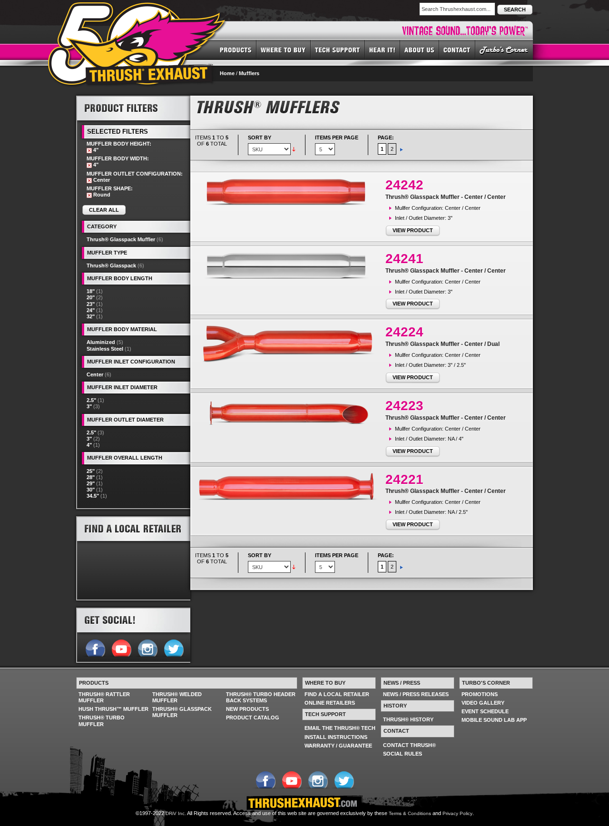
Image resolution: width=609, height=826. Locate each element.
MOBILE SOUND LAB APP (494, 720)
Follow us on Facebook (95, 647)
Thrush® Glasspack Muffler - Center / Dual (442, 344)
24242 (404, 184)
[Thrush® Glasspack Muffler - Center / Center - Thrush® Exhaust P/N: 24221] (290, 486)
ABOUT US (419, 49)
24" (91, 310)
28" (91, 477)
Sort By (259, 137)
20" (91, 297)
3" (89, 406)
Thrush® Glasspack (111, 265)
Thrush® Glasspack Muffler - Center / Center (445, 197)
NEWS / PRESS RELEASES (416, 694)
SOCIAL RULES (402, 754)
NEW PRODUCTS (247, 709)
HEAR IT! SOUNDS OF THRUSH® (382, 49)
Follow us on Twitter (173, 647)
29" (91, 483)
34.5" (93, 496)
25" (91, 471)
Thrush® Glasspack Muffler (121, 239)
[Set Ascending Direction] (293, 149)
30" (91, 489)
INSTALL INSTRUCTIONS (335, 737)
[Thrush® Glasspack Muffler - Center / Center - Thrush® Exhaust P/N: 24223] (290, 412)
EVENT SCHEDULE (485, 711)
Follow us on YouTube (121, 647)
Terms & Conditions (410, 813)
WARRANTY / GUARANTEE (338, 745)
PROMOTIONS (480, 694)
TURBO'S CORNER (504, 49)
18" (91, 291)
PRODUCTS (235, 49)
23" (91, 304)
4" (89, 445)
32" (91, 316)
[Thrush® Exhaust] (137, 9)
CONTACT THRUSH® (409, 745)
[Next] (401, 149)
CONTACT (457, 49)
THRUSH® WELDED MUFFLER (177, 697)
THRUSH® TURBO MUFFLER (102, 721)
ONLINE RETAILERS (329, 703)
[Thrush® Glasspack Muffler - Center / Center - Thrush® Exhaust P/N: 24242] (290, 191)
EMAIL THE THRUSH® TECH (339, 728)
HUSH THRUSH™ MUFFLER (113, 709)
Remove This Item (89, 150)
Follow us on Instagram (147, 647)
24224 (404, 331)
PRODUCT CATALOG (252, 717)
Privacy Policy (457, 813)
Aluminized (101, 342)
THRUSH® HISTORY (408, 719)
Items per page (336, 137)
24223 (404, 405)
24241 (404, 258)
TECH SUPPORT (338, 49)
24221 (404, 479)
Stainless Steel (105, 349)
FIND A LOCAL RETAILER (336, 694)
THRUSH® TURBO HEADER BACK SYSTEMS (260, 697)
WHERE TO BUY (283, 49)
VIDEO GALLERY (483, 703)
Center (95, 374)
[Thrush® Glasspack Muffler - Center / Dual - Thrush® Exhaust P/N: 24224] (290, 343)
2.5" (91, 400)
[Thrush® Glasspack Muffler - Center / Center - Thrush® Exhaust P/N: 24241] (290, 265)
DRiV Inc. (176, 813)
